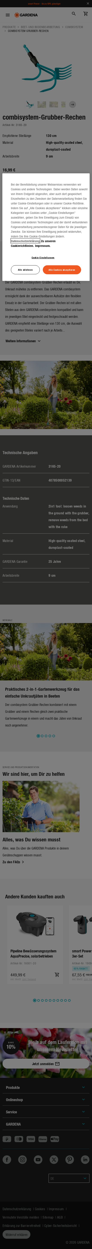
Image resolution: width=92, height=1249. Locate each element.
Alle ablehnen (25, 269)
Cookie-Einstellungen (43, 257)
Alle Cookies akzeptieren (62, 269)
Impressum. (42, 245)
